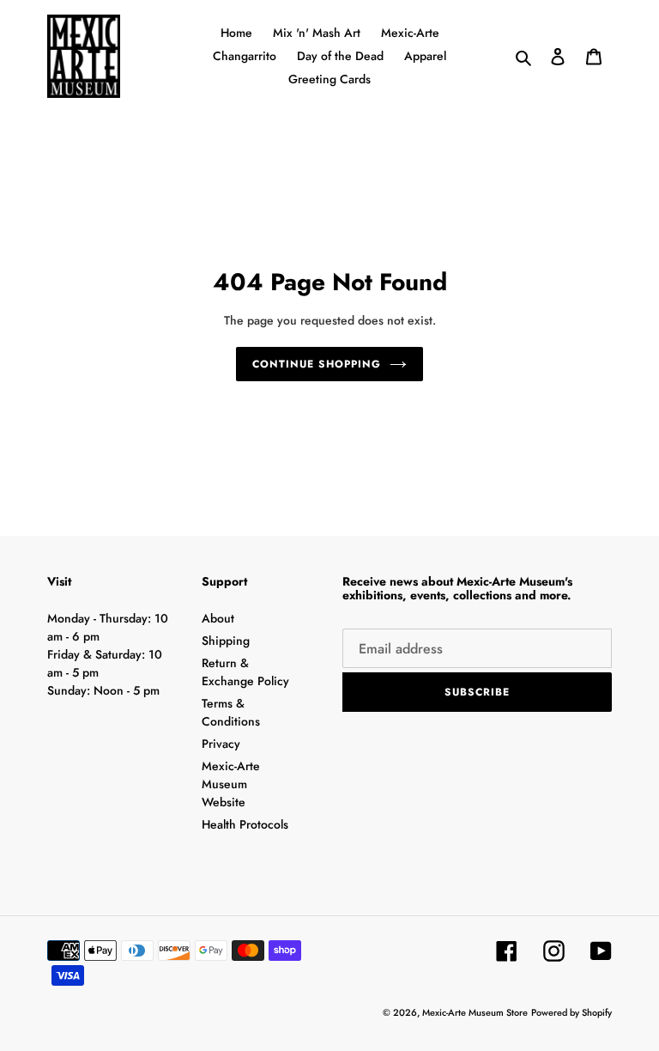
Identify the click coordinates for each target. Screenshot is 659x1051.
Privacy (221, 743)
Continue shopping (316, 364)
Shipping (226, 640)
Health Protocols (245, 824)
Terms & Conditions (231, 712)
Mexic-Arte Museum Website (231, 784)
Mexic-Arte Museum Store (475, 1012)
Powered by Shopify (571, 1012)
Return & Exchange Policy (245, 672)
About (218, 618)
